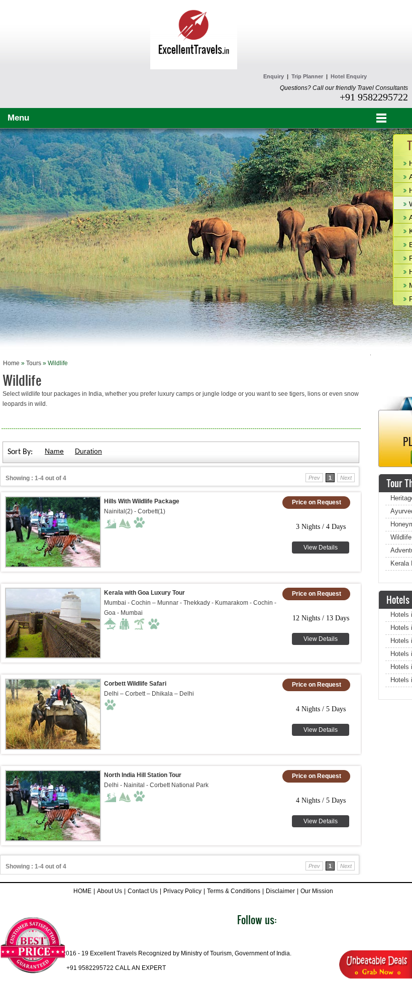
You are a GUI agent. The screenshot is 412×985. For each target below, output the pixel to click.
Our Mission (316, 891)
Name (54, 451)
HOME (82, 891)
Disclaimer (280, 891)
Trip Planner (307, 76)
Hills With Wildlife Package (141, 501)
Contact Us (143, 891)
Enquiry (273, 76)
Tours (33, 363)
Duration (88, 451)
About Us (109, 891)
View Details (320, 547)
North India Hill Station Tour (142, 775)
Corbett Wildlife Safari (135, 683)
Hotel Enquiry (349, 76)
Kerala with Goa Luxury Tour (144, 592)
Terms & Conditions (233, 891)
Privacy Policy (182, 891)
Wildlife (400, 537)
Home (11, 363)
